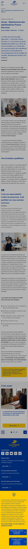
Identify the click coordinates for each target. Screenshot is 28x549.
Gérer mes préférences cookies (18, 537)
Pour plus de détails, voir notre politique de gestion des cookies (12, 524)
